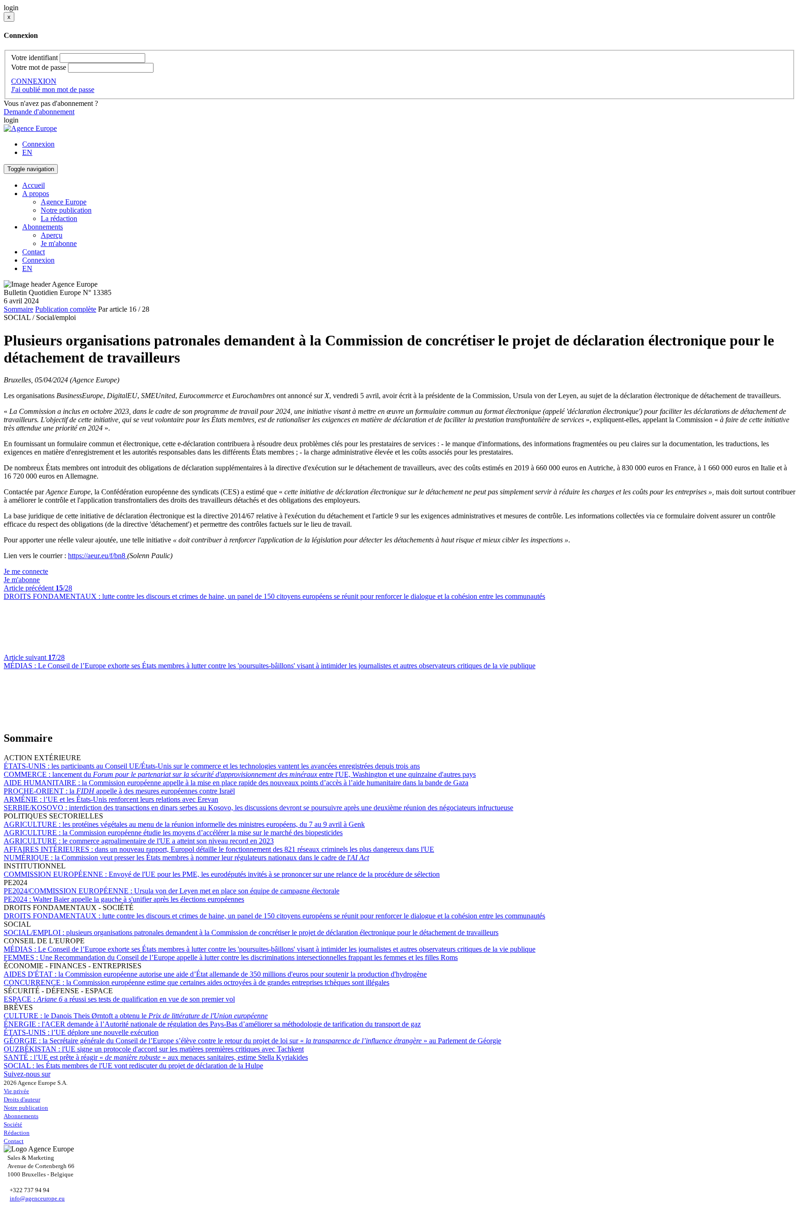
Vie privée (16, 1091)
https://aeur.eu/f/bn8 (97, 556)
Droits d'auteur (22, 1099)
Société (13, 1124)
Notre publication (66, 210)
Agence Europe (63, 202)
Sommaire (18, 309)
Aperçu (51, 235)
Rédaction (17, 1132)
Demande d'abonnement (39, 112)
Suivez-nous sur (27, 1074)
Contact (33, 252)
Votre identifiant (34, 58)
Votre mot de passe (38, 67)
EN (27, 152)
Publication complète (65, 309)
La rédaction (59, 218)
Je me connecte (26, 571)
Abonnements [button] (42, 227)
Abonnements (21, 1116)
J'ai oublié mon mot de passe (52, 89)
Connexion (38, 144)
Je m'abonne (59, 243)
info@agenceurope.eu (37, 1198)
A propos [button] (35, 193)
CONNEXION (33, 81)
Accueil (33, 185)
